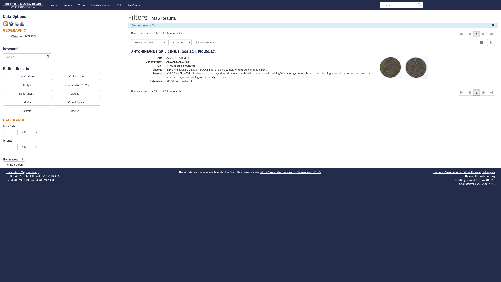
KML (33, 36)
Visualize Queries (100, 5)
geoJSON (24, 36)
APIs (119, 5)
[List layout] (481, 42)
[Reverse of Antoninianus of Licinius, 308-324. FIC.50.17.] (416, 67)
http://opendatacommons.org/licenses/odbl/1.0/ (290, 172)
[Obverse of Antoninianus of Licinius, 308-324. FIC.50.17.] (390, 67)
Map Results (163, 18)
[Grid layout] (491, 42)
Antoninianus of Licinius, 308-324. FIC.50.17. (173, 51)
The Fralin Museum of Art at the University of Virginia (464, 172)
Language (134, 5)
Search (67, 5)
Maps (81, 5)
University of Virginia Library (22, 172)
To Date (7, 140)
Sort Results (206, 42)
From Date (9, 126)
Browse (53, 5)
